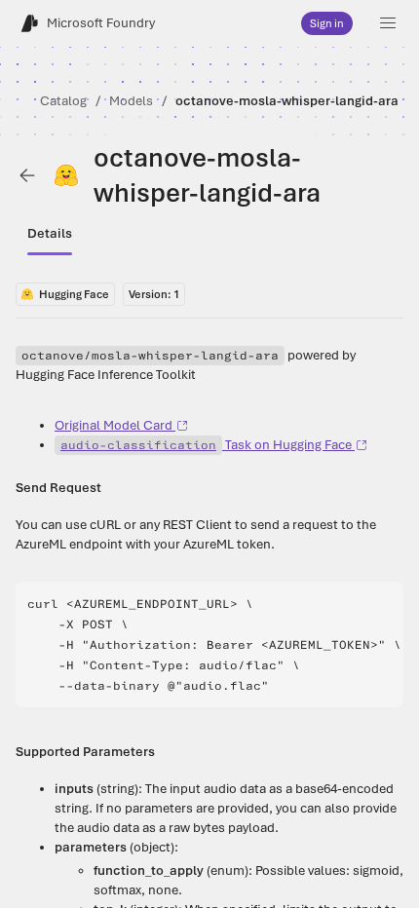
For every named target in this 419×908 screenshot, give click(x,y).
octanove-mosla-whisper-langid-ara (287, 101)
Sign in (327, 23)
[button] (388, 23)
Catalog (63, 101)
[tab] (50, 233)
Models (131, 101)
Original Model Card (113, 425)
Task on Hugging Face (206, 444)
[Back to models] (27, 175)
